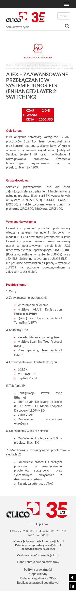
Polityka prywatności (38, 569)
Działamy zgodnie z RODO (38, 578)
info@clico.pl (56, 541)
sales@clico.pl (53, 545)
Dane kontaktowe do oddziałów (38, 562)
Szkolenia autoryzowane (46, 65)
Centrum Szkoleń (23, 65)
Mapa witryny (38, 574)
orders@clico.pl (46, 548)
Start (8, 65)
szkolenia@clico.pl (48, 555)
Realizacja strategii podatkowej (38, 582)
